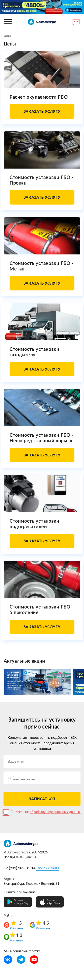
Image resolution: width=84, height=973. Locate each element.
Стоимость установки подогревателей (34, 523)
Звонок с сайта (47, 868)
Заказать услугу (42, 111)
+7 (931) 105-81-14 (19, 868)
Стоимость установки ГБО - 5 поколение (42, 609)
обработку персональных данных (55, 812)
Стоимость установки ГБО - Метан (42, 265)
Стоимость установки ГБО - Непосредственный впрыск (42, 437)
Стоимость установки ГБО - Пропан (42, 179)
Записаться (42, 799)
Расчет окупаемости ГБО (39, 97)
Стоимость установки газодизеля (34, 351)
